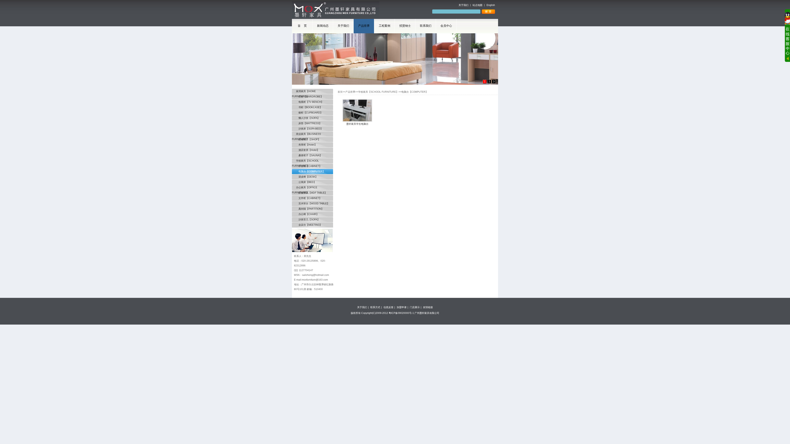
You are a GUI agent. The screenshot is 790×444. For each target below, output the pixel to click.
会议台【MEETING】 (309, 224)
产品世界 (364, 25)
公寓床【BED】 (306, 182)
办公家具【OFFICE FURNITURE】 (304, 188)
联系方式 (375, 307)
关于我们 (463, 5)
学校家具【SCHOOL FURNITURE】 (305, 161)
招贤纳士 (405, 25)
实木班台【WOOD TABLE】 (312, 203)
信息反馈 (388, 307)
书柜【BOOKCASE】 (309, 107)
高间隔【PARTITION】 (310, 208)
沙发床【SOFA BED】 (309, 128)
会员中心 (446, 25)
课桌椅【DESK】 (307, 176)
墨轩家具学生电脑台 (357, 124)
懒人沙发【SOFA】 (308, 118)
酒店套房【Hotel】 (307, 150)
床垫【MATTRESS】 (309, 123)
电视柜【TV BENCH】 (309, 102)
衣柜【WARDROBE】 (309, 96)
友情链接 (428, 307)
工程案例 (384, 25)
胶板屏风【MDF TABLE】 (311, 192)
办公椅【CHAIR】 (307, 214)
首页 (340, 91)
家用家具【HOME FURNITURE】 (304, 92)
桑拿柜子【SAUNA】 (309, 155)
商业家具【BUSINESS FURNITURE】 (306, 135)
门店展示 (415, 307)
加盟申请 (402, 307)
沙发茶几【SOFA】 (308, 219)
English (491, 5)
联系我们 (425, 25)
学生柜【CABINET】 (309, 166)
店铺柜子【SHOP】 (308, 139)
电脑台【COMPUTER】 (310, 171)
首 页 (302, 25)
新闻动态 (323, 25)
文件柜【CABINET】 (309, 198)
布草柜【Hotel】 (306, 144)
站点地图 (477, 5)
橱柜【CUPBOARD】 (309, 112)
